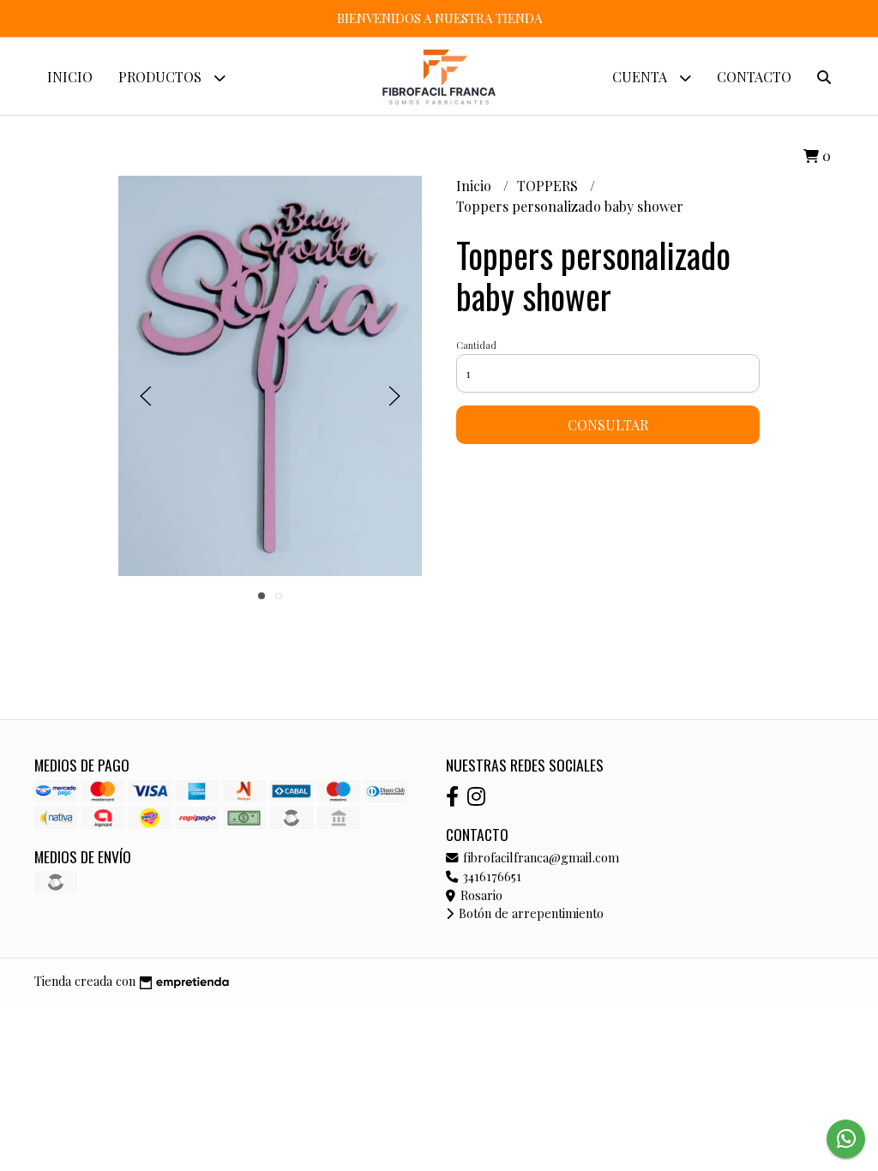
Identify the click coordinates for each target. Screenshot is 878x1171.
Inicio (70, 77)
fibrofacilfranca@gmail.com (539, 857)
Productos (161, 77)
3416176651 (490, 876)
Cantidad (476, 345)
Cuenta (641, 77)
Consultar (608, 425)
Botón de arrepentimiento (529, 913)
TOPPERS (549, 186)
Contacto (754, 77)
